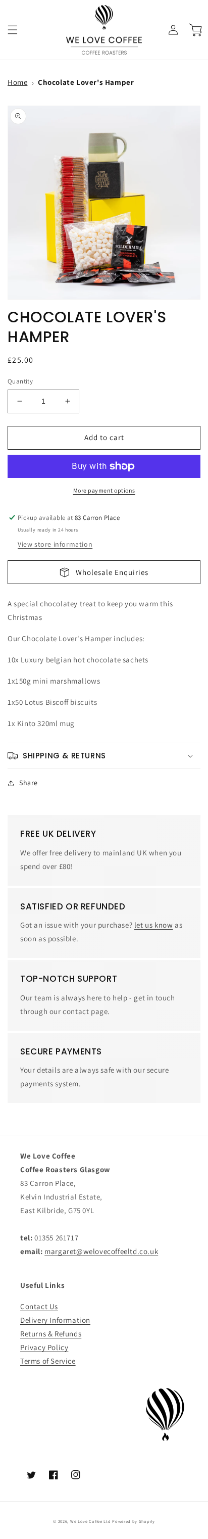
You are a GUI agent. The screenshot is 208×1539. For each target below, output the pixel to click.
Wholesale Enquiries (109, 572)
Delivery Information (55, 1320)
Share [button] (28, 782)
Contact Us (39, 1306)
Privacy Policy (44, 1347)
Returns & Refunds (50, 1333)
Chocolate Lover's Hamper (86, 82)
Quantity (20, 381)
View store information (55, 544)
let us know (153, 925)
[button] (13, 30)
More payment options (104, 490)
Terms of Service (48, 1361)
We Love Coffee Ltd (90, 1521)
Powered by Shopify (133, 1521)
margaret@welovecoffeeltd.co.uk (101, 1251)
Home (17, 82)
